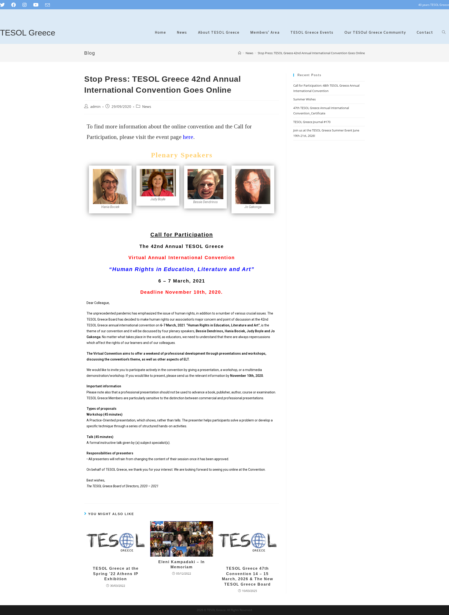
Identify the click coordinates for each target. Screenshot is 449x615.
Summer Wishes (304, 99)
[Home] (239, 53)
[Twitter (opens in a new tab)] (4, 5)
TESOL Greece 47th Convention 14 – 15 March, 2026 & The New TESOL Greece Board (247, 576)
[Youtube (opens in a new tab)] (36, 5)
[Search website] (443, 32)
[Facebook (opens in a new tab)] (13, 5)
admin (95, 106)
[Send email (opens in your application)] (47, 5)
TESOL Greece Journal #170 (311, 122)
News (146, 106)
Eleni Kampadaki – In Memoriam (181, 564)
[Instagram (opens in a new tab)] (24, 5)
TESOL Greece (27, 32)
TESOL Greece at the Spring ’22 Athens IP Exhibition (116, 573)
